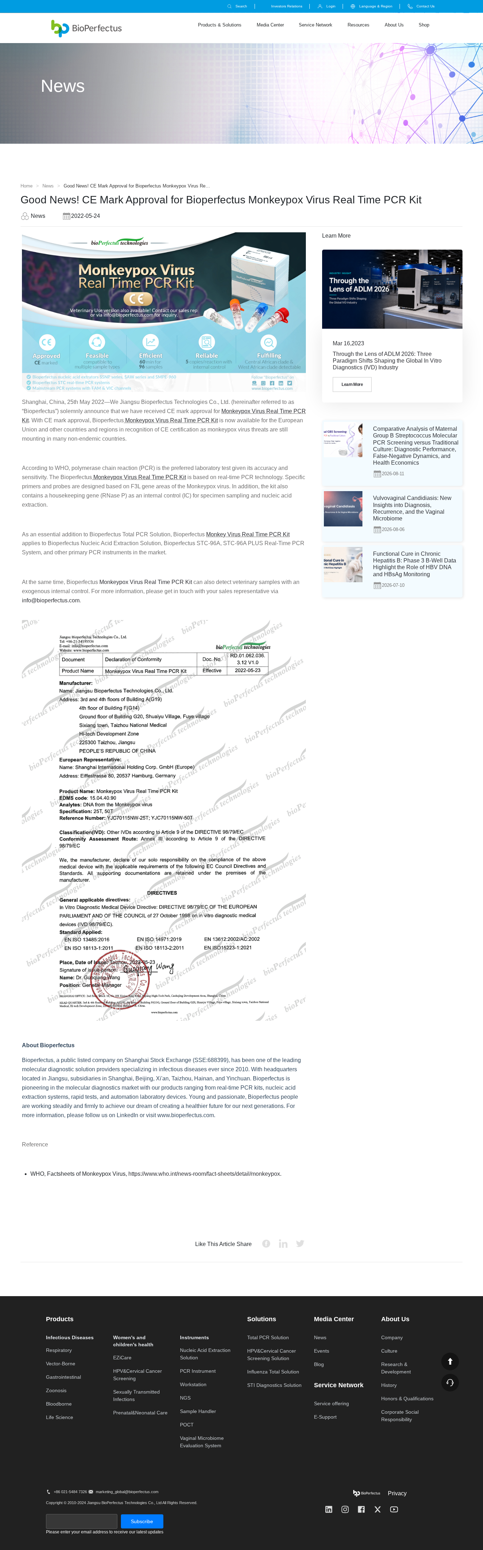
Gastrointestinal (63, 1377)
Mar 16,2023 (348, 343)
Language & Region (375, 6)
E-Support (325, 1417)
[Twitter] (377, 1509)
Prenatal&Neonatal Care (140, 1412)
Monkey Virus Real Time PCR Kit (248, 534)
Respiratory (59, 1350)
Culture (389, 1351)
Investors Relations (286, 6)
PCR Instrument (198, 1371)
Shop (424, 25)
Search (241, 6)
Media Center (270, 25)
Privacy (397, 1493)
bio (86, 28)
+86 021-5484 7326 (70, 1492)
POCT (187, 1424)
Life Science (59, 1417)
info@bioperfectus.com (51, 600)
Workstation (193, 1384)
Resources (358, 25)
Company (392, 1337)
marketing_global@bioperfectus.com (127, 1492)
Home (27, 186)
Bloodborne (59, 1404)
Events (321, 1351)
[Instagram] (345, 1509)
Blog (319, 1364)
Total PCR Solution (268, 1337)
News (48, 186)
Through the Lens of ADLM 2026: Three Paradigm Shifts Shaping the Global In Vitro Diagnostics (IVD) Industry (387, 360)
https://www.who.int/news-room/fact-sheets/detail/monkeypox (204, 1174)
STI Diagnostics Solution (274, 1385)
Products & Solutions (220, 25)
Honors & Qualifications (407, 1398)
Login (331, 6)
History (389, 1385)
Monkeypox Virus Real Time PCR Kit (171, 420)
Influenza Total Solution (273, 1372)
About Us (394, 25)
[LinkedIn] (328, 1509)
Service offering (331, 1403)
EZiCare (122, 1357)
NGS (185, 1398)
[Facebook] (361, 1509)
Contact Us (426, 6)
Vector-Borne (60, 1363)
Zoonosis (56, 1390)
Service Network (315, 25)
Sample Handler (198, 1411)
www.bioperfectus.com (185, 1115)
